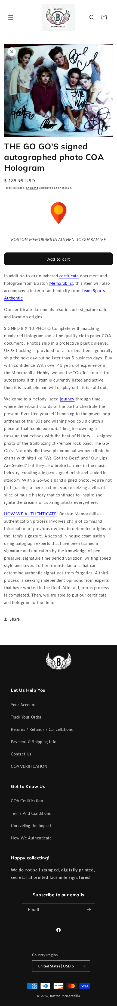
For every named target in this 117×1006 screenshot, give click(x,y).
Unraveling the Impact (31, 825)
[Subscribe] (89, 909)
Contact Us (21, 754)
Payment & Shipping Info (34, 741)
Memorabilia (61, 283)
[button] (11, 17)
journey (67, 398)
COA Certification (27, 800)
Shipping (32, 187)
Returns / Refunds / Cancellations (42, 729)
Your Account (23, 704)
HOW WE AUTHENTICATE (30, 513)
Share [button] (15, 619)
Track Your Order (26, 717)
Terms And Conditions (31, 813)
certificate (69, 275)
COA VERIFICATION (29, 766)
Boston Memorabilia (65, 996)
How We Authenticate (31, 838)
